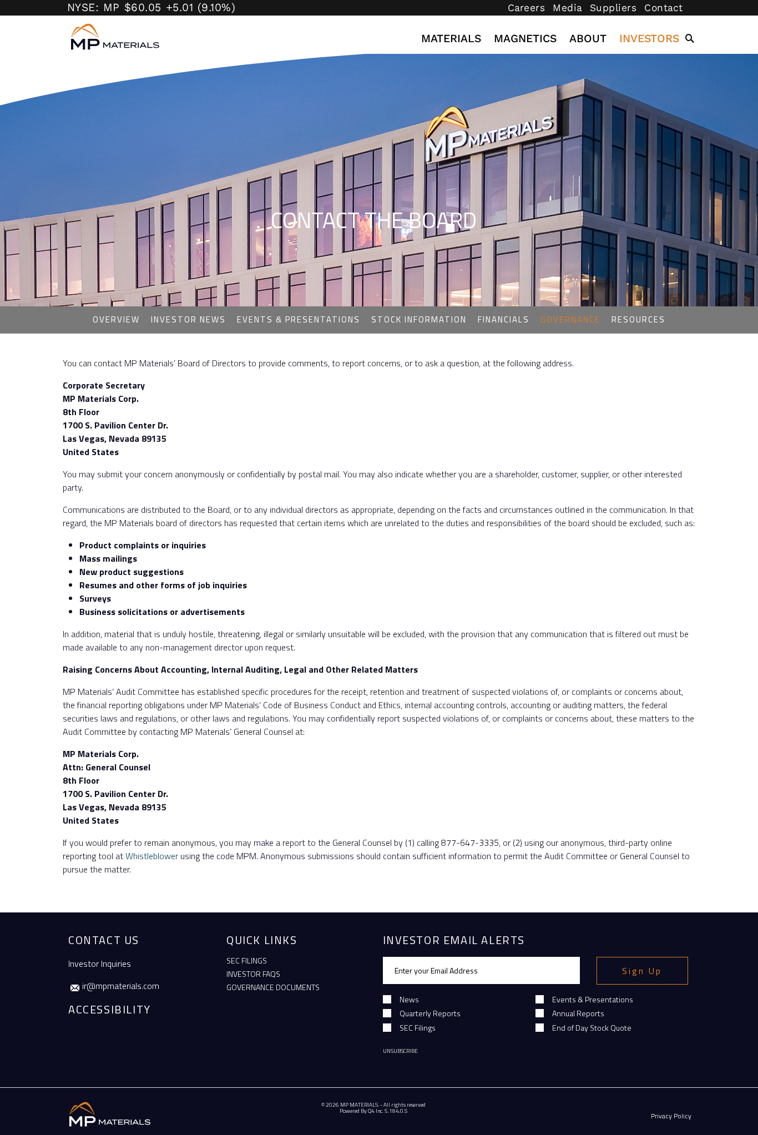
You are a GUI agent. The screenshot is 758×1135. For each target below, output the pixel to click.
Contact (663, 8)
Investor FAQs (253, 974)
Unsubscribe (400, 1051)
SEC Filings (246, 960)
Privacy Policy (671, 1116)
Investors (649, 38)
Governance (570, 320)
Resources (638, 320)
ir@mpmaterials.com (120, 985)
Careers (526, 8)
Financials (503, 320)
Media (567, 8)
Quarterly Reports (430, 1013)
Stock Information (419, 320)
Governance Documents (273, 987)
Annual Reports (578, 1013)
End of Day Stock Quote (591, 1027)
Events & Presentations (298, 320)
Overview (116, 319)
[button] (690, 38)
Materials (451, 38)
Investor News (188, 320)
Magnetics (525, 38)
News (409, 999)
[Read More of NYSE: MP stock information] (221, 8)
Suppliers (613, 8)
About (588, 38)
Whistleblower (151, 855)
